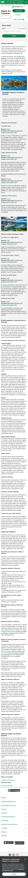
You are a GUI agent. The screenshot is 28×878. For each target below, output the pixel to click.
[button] (26, 2)
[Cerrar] (25, 859)
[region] (14, 867)
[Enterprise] (2, 2)
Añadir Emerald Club (17, 19)
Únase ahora (18, 15)
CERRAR (14, 874)
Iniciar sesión (19, 10)
